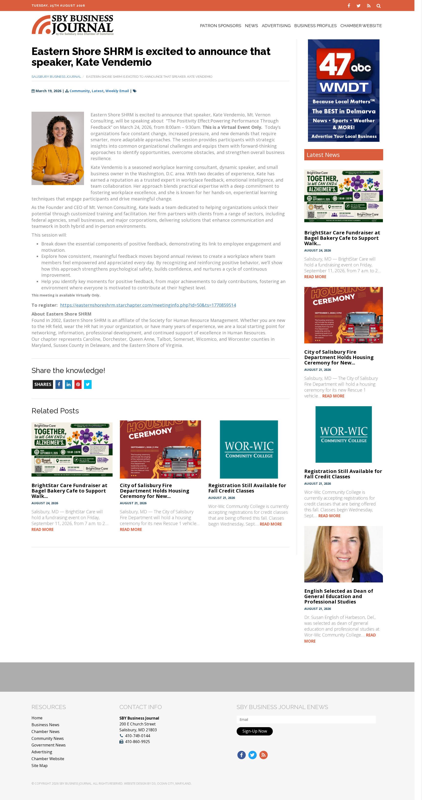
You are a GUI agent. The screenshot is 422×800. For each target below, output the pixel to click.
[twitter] (359, 5)
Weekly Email (117, 90)
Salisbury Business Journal (56, 76)
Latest (98, 90)
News (251, 25)
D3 (154, 783)
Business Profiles (315, 25)
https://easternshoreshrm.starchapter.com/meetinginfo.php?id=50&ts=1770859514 (148, 305)
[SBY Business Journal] (73, 25)
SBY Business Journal (75, 783)
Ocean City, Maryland (174, 783)
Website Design (135, 783)
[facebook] (349, 5)
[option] (344, 90)
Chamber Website (361, 25)
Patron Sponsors (220, 25)
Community (80, 90)
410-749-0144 (137, 735)
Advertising (276, 25)
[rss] (369, 5)
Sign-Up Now (255, 731)
